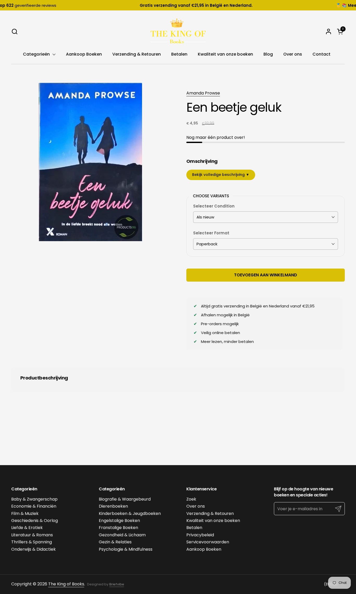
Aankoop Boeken (203, 549)
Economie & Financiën (33, 506)
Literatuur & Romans (32, 535)
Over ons (195, 506)
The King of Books (66, 584)
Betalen (194, 528)
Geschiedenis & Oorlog (34, 521)
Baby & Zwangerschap (34, 499)
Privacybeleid (200, 535)
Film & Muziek (25, 513)
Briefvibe (116, 584)
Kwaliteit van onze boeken (213, 521)
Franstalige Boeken (118, 528)
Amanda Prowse (203, 93)
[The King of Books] (178, 31)
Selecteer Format (211, 233)
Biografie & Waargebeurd (125, 499)
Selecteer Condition (214, 206)
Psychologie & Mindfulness (125, 549)
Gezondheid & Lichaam (122, 535)
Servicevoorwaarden (207, 542)
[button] (14, 31)
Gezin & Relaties (115, 542)
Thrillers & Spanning (31, 542)
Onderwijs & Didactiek (33, 549)
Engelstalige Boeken (119, 521)
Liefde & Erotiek (27, 528)
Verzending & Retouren (210, 513)
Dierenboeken (113, 506)
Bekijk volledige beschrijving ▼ (220, 174)
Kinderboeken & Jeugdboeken (130, 513)
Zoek (191, 499)
